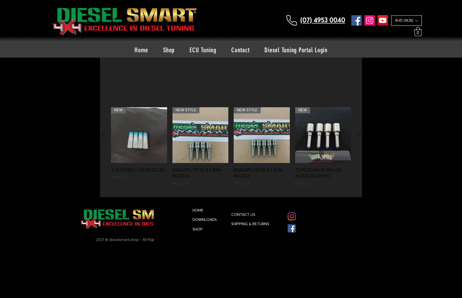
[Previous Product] (103, 135)
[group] (231, 150)
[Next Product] (359, 135)
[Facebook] (356, 20)
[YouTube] (383, 20)
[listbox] (406, 20)
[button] (406, 20)
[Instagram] (369, 20)
